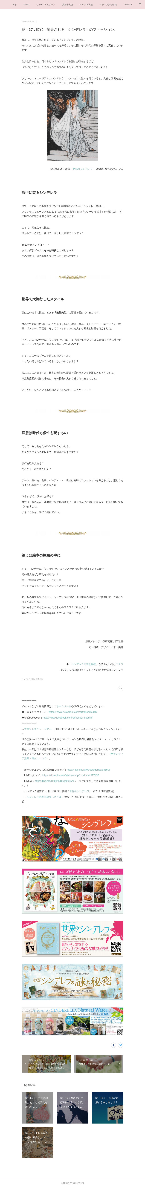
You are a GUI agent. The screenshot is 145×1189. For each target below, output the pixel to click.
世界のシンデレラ (82, 169)
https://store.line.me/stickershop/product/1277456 (70, 775)
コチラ (119, 664)
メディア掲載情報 (108, 4)
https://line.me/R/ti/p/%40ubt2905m (54, 781)
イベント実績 (86, 4)
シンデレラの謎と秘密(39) (32, 679)
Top (14, 4)
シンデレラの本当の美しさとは (44, 797)
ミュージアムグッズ (45, 4)
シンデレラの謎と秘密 (83, 664)
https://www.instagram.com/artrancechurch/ (73, 712)
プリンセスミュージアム (37, 729)
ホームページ (63, 706)
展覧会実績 (67, 4)
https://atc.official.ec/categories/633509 (89, 769)
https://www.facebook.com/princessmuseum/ (67, 717)
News (26, 4)
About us (128, 4)
